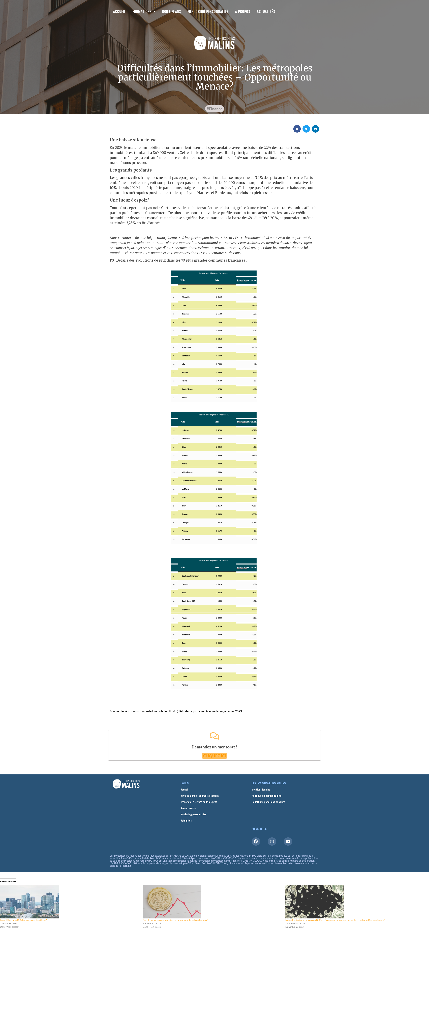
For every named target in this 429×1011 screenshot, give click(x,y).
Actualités (266, 11)
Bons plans (171, 11)
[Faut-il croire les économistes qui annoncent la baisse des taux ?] (212, 901)
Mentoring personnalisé (208, 11)
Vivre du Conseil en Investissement (200, 795)
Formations (142, 11)
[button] (214, 108)
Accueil (184, 789)
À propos (242, 11)
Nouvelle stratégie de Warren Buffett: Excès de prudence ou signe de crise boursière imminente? (335, 920)
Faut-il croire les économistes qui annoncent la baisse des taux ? (175, 920)
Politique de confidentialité (267, 795)
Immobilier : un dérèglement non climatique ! (23, 920)
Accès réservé (188, 808)
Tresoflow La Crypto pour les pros (199, 802)
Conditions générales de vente (268, 802)
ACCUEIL (119, 11)
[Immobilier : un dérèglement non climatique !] (69, 901)
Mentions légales (261, 789)
